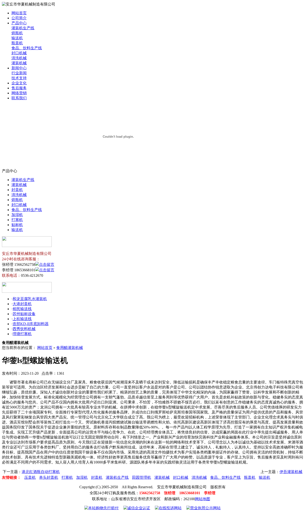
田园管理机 (141, 477)
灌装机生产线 (22, 28)
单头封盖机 (48, 477)
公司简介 (19, 18)
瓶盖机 (17, 43)
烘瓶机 (17, 33)
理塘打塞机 (22, 334)
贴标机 (17, 225)
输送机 (17, 38)
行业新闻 (19, 73)
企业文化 (19, 83)
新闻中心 (19, 68)
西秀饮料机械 (24, 329)
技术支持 (19, 78)
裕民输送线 (22, 309)
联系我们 (19, 98)
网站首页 (19, 13)
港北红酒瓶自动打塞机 (41, 472)
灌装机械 (19, 63)
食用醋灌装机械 (69, 348)
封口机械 (19, 53)
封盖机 (17, 190)
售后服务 (19, 88)
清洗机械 (19, 58)
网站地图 (202, 499)
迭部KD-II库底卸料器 (31, 324)
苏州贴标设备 (24, 314)
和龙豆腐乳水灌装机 (30, 299)
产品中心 (19, 23)
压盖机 (30, 477)
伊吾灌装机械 (291, 472)
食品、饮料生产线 (26, 48)
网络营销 (19, 93)
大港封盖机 (22, 304)
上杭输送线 (22, 319)
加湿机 (17, 215)
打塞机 (17, 220)
